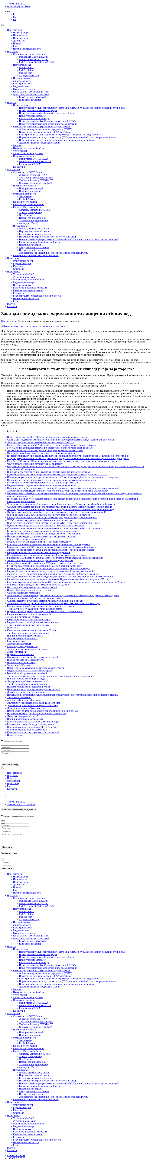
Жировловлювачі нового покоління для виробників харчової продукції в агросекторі (50, 549)
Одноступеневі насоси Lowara (34, 228)
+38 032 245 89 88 (21, 804)
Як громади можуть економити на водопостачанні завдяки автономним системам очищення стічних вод (60, 509)
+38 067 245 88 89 (16, 3)
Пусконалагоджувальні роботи (29, 148)
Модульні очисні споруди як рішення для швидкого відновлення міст (42, 485)
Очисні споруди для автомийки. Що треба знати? (32, 727)
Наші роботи (13, 271)
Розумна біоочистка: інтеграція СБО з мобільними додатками (38, 552)
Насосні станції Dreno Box (32, 218)
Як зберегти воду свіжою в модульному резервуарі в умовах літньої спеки (45, 450)
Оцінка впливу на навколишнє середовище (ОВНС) (45, 129)
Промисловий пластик (24, 185)
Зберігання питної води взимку (23, 617)
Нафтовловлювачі (22, 65)
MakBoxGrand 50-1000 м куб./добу (36, 62)
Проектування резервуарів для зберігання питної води (46, 113)
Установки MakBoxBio (24, 274)
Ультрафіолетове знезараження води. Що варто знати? (34, 703)
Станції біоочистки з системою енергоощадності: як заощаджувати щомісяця (46, 555)
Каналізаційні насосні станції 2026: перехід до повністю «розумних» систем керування (51, 445)
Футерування (20, 150)
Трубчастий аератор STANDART (36, 180)
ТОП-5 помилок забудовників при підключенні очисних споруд (39, 520)
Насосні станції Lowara (31, 250)
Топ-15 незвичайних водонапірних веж (27, 684)
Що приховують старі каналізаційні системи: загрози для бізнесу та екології (45, 525)
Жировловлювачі (22, 81)
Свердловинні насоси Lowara (34, 247)
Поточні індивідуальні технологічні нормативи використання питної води (57, 140)
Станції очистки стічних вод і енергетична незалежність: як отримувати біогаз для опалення (54, 528)
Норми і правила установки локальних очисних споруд (35, 668)
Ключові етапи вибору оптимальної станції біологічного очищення (41, 531)
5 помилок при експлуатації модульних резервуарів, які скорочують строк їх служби (50, 447)
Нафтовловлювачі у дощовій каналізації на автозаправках (36, 713)
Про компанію (14, 30)
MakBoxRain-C (26, 67)
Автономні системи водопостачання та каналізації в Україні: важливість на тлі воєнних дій (53, 603)
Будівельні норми (22, 263)
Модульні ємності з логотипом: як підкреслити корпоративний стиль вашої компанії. (50, 571)
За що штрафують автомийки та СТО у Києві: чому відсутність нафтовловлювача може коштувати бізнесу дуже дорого (68, 458)
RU (15, 14)
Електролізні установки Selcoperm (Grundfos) (36, 255)
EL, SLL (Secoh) (27, 199)
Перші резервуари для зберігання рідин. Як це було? (33, 689)
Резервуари (19, 293)
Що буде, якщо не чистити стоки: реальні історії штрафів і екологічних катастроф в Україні (53, 523)
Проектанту (13, 258)
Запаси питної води (17, 652)
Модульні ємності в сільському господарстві (29, 670)
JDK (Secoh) (25, 196)
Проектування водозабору (32, 116)
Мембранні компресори (25, 193)
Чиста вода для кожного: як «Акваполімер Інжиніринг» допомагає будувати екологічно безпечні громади (61, 504)
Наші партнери (21, 38)
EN (14, 19)
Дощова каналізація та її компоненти (26, 708)
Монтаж (17, 145)
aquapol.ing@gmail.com (18, 6)
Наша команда (20, 32)
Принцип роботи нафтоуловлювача (25, 635)
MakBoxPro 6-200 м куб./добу (34, 59)
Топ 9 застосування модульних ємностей (28, 633)
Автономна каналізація (19, 643)
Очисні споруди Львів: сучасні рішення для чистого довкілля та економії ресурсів (48, 515)
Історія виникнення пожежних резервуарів (29, 614)
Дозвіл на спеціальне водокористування (39, 142)
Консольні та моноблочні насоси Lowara (39, 242)
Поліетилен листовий (30, 191)
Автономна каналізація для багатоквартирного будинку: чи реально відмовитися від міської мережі (57, 490)
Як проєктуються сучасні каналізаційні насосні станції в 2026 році (41, 442)
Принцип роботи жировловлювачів (25, 719)
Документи (19, 40)
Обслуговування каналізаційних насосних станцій (33, 721)
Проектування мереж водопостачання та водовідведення (48, 124)
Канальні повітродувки (25, 201)
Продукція (12, 51)
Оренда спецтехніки (23, 156)
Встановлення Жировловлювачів (30, 287)
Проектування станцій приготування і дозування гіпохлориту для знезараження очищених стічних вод (72, 108)
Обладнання (13, 169)
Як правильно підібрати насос (22, 638)
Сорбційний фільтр (29, 75)
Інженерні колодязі (22, 83)
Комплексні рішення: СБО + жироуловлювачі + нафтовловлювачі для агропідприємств (51, 547)
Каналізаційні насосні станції (28, 290)
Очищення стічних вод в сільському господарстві (32, 657)
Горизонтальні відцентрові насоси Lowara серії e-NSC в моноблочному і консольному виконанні (68, 239)
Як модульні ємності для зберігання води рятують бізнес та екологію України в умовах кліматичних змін (60, 576)
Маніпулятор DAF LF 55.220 (33, 159)
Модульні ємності (22, 86)
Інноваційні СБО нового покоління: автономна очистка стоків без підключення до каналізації (55, 558)
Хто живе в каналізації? (19, 697)
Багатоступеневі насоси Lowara (35, 234)
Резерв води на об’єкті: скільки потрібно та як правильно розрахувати (43, 482)
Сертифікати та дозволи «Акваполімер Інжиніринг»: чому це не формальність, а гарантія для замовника (60, 439)
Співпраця (18, 269)
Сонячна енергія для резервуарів (23, 592)
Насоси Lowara (21, 226)
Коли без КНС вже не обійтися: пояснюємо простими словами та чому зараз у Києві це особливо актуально (62, 461)
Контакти (12, 306)
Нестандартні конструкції (26, 298)
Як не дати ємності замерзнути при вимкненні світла (35, 609)
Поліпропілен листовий (31, 188)
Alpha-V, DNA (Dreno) (30, 212)
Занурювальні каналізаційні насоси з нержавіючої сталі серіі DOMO (54, 252)
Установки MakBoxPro (24, 277)
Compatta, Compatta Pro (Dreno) (35, 210)
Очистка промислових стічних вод (31, 94)
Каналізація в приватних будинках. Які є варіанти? (33, 732)
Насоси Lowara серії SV (31, 244)
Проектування (20, 105)
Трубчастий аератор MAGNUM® (36, 177)
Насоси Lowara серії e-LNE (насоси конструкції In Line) (47, 236)
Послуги (11, 102)
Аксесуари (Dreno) (28, 223)
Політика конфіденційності (27, 48)
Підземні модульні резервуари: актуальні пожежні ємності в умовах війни (44, 611)
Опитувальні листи (23, 261)
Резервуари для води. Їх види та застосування (30, 724)
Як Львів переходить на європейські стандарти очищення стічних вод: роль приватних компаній (56, 512)
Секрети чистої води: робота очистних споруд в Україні (35, 598)
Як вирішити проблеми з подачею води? (27, 681)
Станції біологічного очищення (29, 54)
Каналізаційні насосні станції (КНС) (31, 91)
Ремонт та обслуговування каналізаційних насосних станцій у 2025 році (44, 566)
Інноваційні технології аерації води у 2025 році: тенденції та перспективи (45, 563)
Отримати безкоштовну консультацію (19, 810)
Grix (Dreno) (25, 215)
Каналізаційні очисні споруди (34, 118)
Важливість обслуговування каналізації (27, 673)
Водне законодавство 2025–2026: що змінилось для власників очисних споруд (47, 437)
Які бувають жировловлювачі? (22, 716)
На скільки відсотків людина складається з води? (32, 587)
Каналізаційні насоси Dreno (27, 207)
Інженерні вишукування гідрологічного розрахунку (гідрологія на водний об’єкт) (60, 134)
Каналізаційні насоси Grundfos (28, 204)
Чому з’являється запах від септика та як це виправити (35, 464)
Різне (15, 301)
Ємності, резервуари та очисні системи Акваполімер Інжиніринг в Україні (45, 600)
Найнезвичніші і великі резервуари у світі (28, 686)
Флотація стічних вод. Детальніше (24, 700)
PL (14, 17)
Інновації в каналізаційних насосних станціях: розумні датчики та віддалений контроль (52, 517)
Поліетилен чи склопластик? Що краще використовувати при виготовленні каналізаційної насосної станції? (62, 694)
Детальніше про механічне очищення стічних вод (32, 705)
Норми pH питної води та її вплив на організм (31, 590)
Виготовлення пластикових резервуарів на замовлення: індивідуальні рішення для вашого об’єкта (57, 474)
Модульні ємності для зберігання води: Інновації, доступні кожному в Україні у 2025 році (53, 574)
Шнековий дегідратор (30, 99)
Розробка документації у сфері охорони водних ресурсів (41, 126)
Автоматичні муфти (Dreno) (33, 220)
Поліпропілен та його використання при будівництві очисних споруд (42, 711)
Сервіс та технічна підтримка (28, 153)
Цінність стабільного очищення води (26, 678)
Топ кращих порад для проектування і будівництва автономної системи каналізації (49, 676)
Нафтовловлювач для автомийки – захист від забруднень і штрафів (41, 536)
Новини (17, 43)
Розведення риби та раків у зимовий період (29, 619)
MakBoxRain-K (27, 73)
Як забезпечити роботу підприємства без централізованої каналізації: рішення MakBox (51, 480)
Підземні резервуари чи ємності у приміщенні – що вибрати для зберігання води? (48, 568)
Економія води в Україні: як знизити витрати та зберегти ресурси (40, 606)
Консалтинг (19, 167)
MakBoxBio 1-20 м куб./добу (33, 56)
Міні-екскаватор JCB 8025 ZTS (35, 161)
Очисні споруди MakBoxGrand (28, 279)
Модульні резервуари (24, 282)
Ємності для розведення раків (22, 646)
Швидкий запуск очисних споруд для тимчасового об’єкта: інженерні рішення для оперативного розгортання (63, 477)
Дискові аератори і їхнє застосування (26, 692)
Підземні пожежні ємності (20, 654)
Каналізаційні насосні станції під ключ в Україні (31, 630)
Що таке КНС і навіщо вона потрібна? (26, 539)
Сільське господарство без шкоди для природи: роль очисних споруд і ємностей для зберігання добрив (59, 507)
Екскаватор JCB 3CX (30, 164)
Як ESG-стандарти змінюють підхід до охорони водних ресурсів (40, 560)
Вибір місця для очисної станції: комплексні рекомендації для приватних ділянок (48, 472)
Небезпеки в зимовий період (21, 662)
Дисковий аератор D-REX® (33, 175)
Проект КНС (13, 627)
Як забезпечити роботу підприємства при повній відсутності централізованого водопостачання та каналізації (63, 488)
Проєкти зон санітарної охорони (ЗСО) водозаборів (45, 132)
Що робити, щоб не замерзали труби (25, 660)
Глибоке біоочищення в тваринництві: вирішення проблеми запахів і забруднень (48, 544)
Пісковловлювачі (21, 78)
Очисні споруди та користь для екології (27, 729)
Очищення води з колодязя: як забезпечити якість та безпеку (38, 584)
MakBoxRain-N (27, 70)
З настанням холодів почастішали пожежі (28, 625)
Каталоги (18, 266)
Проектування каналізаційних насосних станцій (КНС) (47, 121)
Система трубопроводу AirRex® (35, 183)
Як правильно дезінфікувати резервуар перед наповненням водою (41, 453)
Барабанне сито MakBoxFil (32, 97)
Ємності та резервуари (24, 89)
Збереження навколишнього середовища (28, 649)
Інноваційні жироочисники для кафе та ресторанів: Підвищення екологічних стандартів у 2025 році (58, 579)
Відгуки (11, 304)
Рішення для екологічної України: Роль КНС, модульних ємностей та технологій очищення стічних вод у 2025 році (66, 582)
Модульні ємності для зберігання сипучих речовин (33, 622)
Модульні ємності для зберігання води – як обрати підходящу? (39, 541)
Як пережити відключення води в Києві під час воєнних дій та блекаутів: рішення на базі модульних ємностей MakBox (68, 456)
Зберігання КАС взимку (19, 665)
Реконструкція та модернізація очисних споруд (37, 295)
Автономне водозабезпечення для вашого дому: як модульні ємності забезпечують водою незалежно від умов (63, 595)
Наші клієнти (20, 35)
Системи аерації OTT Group (27, 172)
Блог (15, 46)
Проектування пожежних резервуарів (38, 110)
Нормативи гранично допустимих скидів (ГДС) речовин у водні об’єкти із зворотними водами (67, 137)
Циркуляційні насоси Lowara (34, 231)
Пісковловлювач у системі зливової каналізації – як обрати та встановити (44, 533)
